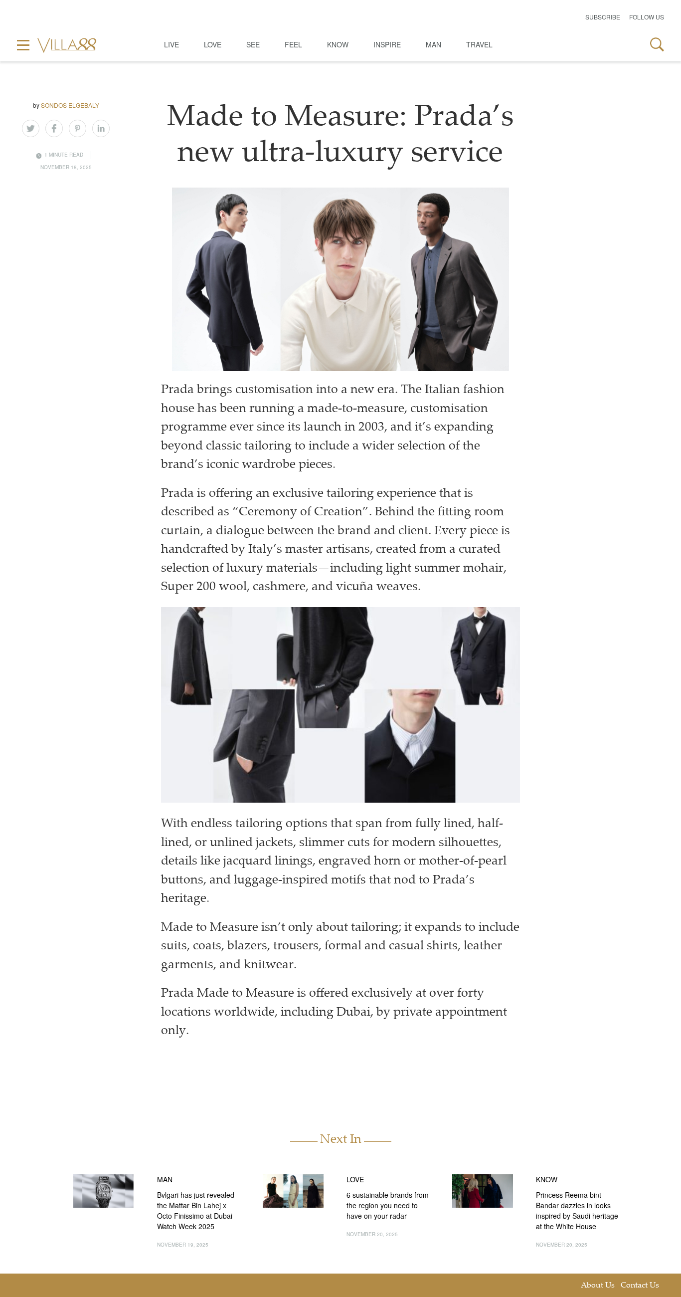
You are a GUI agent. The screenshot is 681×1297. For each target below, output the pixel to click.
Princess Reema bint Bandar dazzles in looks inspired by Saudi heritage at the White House (577, 1210)
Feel (293, 44)
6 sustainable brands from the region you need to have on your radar (387, 1205)
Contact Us (640, 1286)
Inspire (387, 44)
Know (337, 44)
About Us (598, 1286)
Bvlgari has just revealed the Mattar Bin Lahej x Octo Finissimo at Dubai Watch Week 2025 (195, 1210)
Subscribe (602, 16)
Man (433, 44)
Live (171, 44)
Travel (479, 44)
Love (212, 44)
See (253, 44)
